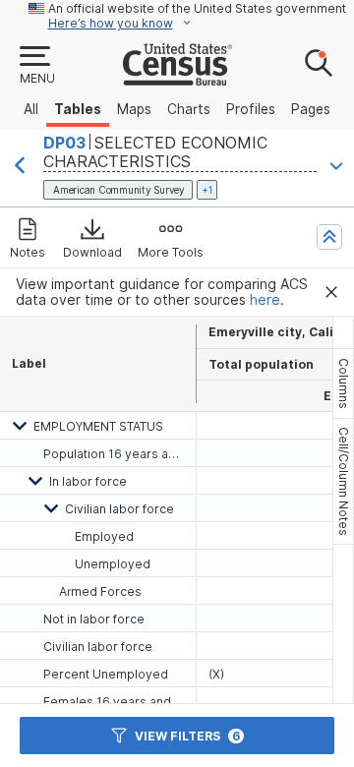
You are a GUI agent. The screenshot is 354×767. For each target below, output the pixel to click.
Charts (188, 109)
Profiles (250, 109)
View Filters (187, 736)
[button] (36, 66)
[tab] (343, 383)
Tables (77, 109)
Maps (134, 109)
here (265, 300)
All (31, 109)
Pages (310, 109)
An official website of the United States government (197, 8)
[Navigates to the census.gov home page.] (177, 78)
